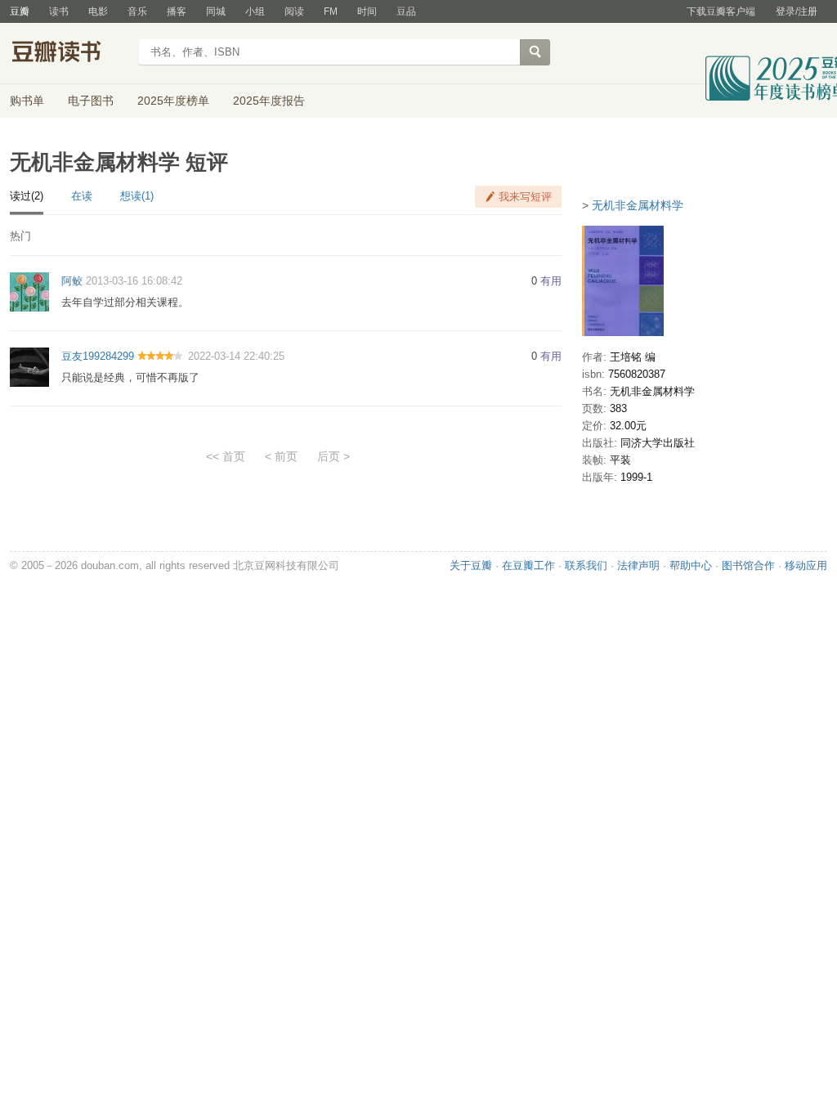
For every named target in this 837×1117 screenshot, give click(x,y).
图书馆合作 (748, 565)
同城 (216, 11)
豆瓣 (19, 11)
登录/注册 (796, 11)
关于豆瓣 (471, 565)
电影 (98, 11)
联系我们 (586, 565)
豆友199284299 (97, 356)
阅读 (294, 11)
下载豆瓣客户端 (721, 11)
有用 (551, 281)
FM (331, 11)
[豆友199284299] (29, 366)
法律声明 (638, 565)
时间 (367, 11)
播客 (176, 11)
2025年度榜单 (173, 100)
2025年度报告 (269, 100)
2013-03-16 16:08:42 (134, 281)
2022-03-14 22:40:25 (236, 356)
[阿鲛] (29, 291)
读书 (59, 11)
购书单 (27, 100)
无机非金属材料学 (637, 205)
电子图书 (91, 100)
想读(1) (137, 196)
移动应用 (806, 565)
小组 (255, 11)
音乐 (137, 11)
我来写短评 (525, 197)
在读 (81, 196)
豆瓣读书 (69, 54)
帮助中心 (690, 565)
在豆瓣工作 (528, 565)
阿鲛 (72, 281)
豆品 (406, 11)
